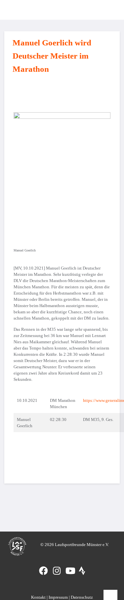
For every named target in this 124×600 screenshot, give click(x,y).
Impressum (58, 597)
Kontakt (38, 597)
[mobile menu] (108, 9)
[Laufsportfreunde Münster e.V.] (14, 10)
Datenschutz (82, 597)
